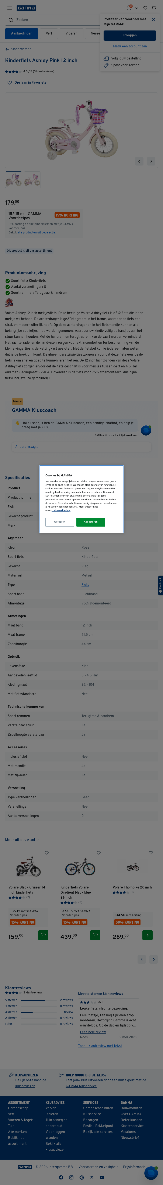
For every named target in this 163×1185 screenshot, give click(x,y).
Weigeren (60, 522)
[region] (81, 499)
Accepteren (91, 522)
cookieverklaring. (61, 510)
